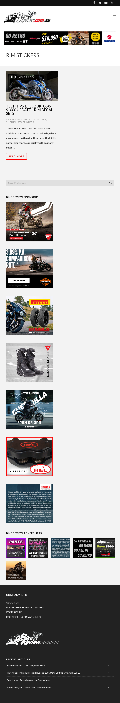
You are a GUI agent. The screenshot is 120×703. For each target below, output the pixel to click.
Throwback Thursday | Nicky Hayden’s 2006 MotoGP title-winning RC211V (43, 672)
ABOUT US (12, 602)
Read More (16, 156)
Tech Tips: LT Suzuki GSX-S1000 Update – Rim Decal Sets (29, 109)
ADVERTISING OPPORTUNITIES (25, 607)
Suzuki (11, 122)
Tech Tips (39, 119)
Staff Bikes (26, 122)
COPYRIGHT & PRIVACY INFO (23, 616)
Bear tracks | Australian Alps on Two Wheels (28, 680)
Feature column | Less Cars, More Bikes (26, 665)
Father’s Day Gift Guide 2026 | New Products (29, 687)
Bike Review (19, 119)
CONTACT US (14, 612)
